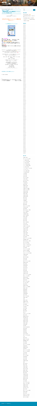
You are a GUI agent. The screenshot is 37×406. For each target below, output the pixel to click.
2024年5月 (24, 61)
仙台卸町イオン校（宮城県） (26, 189)
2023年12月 (24, 68)
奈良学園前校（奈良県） (26, 239)
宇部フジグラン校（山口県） (26, 243)
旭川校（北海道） (25, 294)
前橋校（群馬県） (25, 204)
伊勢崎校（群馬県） (25, 193)
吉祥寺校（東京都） (25, 212)
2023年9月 (24, 72)
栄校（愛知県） (25, 309)
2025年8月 (24, 41)
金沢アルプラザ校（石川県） (26, 382)
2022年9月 (24, 88)
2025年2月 (24, 49)
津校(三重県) (24, 325)
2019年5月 (24, 142)
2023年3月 (24, 80)
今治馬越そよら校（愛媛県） (26, 188)
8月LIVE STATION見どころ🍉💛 (27, 14)
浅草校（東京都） (25, 328)
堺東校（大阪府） (25, 220)
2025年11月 (24, 37)
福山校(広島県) (25, 348)
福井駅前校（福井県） (25, 347)
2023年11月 (24, 69)
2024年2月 (24, 65)
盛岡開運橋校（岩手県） (26, 340)
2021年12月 (24, 100)
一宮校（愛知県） (25, 173)
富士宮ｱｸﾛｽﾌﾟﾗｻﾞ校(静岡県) (26, 250)
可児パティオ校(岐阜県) (26, 211)
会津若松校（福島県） (25, 196)
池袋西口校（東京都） (25, 321)
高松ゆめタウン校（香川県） (26, 394)
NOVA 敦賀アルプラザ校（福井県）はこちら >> (8, 71)
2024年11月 (24, 53)
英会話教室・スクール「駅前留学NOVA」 (6, 403)
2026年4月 (24, 30)
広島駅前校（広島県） (25, 273)
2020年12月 (24, 116)
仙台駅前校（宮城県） (25, 192)
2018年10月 (24, 151)
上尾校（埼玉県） (25, 176)
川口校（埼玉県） (25, 266)
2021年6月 (24, 108)
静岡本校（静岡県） (25, 391)
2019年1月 (24, 147)
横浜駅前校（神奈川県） (26, 316)
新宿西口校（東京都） (25, 285)
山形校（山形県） (25, 258)
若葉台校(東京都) (25, 356)
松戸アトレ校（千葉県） (26, 305)
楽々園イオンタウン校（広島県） (27, 313)
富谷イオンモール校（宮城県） (26, 251)
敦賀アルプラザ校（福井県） (5, 74)
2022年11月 (24, 85)
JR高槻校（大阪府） (25, 157)
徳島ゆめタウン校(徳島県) (26, 278)
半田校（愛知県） (25, 208)
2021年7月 (24, 107)
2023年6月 (24, 76)
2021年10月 (24, 103)
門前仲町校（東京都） (25, 386)
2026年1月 (24, 34)
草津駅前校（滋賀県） (25, 360)
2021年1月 (24, 115)
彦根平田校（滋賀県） (25, 277)
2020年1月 (24, 131)
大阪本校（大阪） (25, 231)
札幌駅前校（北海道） (25, 301)
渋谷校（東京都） (25, 332)
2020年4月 (24, 127)
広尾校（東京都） (25, 270)
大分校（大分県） (25, 223)
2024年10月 (24, 54)
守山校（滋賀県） (25, 247)
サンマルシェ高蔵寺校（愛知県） (27, 165)
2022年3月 (24, 96)
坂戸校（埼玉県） (25, 219)
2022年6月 (24, 92)
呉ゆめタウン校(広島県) (26, 215)
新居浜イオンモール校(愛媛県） (26, 286)
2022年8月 (24, 89)
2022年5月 (24, 93)
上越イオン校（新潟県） (26, 177)
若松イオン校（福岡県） (26, 355)
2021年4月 (24, 111)
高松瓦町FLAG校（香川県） (26, 395)
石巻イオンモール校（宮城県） (26, 344)
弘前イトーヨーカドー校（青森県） (27, 274)
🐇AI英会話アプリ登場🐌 (26, 20)
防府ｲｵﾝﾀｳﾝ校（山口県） (26, 387)
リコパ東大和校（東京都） (26, 172)
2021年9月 (24, 104)
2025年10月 (24, 38)
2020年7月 (24, 123)
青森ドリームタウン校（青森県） (27, 390)
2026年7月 (24, 26)
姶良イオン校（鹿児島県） (26, 242)
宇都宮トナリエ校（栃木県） (26, 246)
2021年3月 (24, 112)
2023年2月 (24, 81)
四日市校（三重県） (25, 216)
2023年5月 (24, 77)
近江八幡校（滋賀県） (25, 375)
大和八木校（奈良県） (25, 224)
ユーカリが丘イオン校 (25, 169)
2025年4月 (24, 46)
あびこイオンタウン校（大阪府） (27, 158)
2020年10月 (24, 119)
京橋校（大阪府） (25, 184)
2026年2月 (24, 33)
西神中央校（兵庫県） (25, 371)
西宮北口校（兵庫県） (25, 368)
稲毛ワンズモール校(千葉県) (26, 351)
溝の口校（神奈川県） (25, 333)
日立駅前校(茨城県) (25, 293)
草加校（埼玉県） (25, 359)
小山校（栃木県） (25, 255)
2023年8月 (24, 73)
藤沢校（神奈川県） (25, 363)
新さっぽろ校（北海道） (26, 282)
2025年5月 (24, 45)
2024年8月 (24, 57)
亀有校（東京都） (25, 181)
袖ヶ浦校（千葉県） (25, 367)
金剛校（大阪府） (25, 379)
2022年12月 (24, 84)
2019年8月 (24, 138)
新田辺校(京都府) (25, 289)
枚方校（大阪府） (25, 308)
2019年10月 (24, 135)
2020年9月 (24, 120)
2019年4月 (24, 143)
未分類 (24, 298)
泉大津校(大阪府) (25, 324)
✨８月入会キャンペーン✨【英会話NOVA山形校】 (29, 19)
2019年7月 (24, 139)
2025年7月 (24, 42)
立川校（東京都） (25, 352)
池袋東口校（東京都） (25, 320)
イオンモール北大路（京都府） (26, 161)
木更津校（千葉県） (25, 297)
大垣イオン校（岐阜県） (26, 227)
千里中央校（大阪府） (25, 207)
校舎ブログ (24, 312)
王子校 (24, 336)
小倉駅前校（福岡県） (25, 254)
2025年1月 (24, 50)
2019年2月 (24, 146)
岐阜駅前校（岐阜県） (25, 262)
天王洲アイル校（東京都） (26, 235)
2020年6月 (24, 124)
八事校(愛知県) (25, 200)
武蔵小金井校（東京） (25, 317)
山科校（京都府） (25, 259)
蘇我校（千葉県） (25, 364)
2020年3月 (24, 128)
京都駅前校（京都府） (25, 185)
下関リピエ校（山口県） (26, 180)
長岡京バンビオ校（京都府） (26, 383)
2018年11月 (24, 150)
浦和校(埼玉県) (25, 329)
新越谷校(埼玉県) (25, 290)
